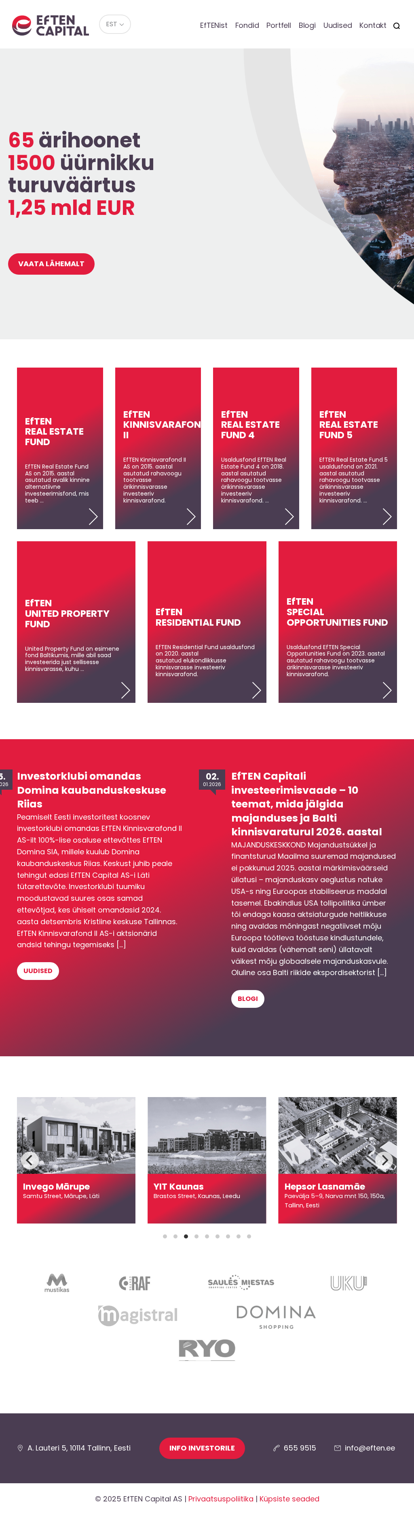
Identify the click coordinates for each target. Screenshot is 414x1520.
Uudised (337, 25)
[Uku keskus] (349, 1287)
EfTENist (213, 25)
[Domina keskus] (276, 1322)
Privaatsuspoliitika (220, 1499)
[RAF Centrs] (135, 1287)
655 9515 (300, 1448)
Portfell (278, 25)
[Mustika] (57, 1287)
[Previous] (30, 1160)
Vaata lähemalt (51, 264)
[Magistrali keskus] (138, 1321)
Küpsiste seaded (289, 1499)
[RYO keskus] (207, 1356)
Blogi (307, 25)
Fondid (247, 25)
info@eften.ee (370, 1448)
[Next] (384, 1160)
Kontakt (373, 25)
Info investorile (202, 1448)
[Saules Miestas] (240, 1287)
